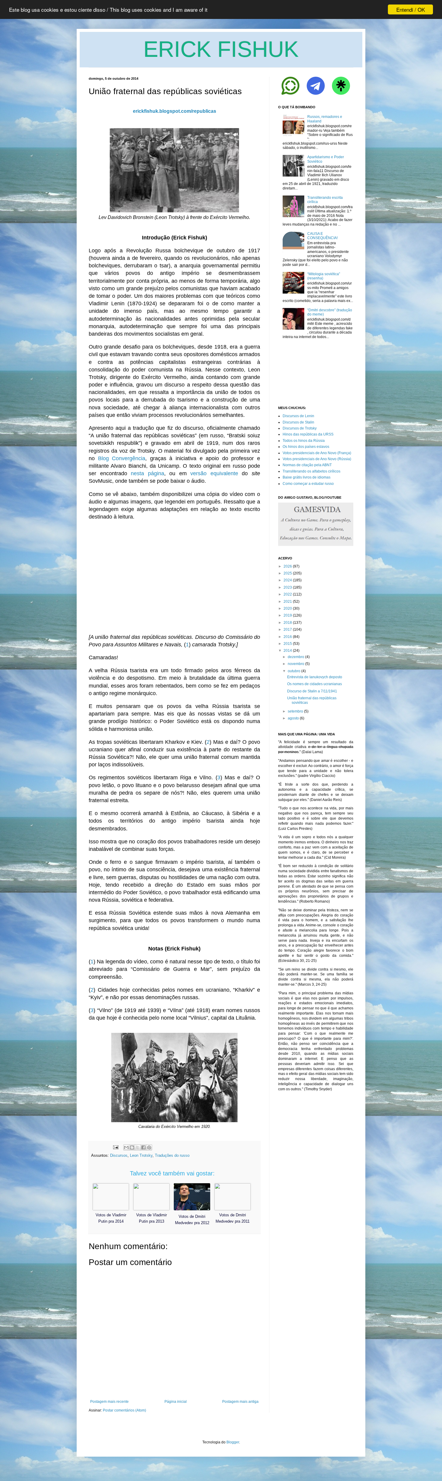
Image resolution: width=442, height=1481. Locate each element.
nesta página (147, 473)
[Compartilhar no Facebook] (143, 1147)
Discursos (118, 1155)
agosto (293, 718)
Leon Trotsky (141, 1155)
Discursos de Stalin (298, 422)
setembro (295, 711)
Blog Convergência (122, 458)
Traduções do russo (172, 1155)
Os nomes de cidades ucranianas (314, 684)
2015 (288, 644)
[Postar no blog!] (132, 1147)
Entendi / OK (410, 9)
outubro (294, 671)
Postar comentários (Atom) (124, 1410)
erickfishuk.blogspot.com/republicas (174, 111)
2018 (288, 622)
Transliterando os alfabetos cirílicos (311, 471)
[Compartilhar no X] (138, 1147)
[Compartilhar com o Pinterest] (149, 1147)
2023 (288, 587)
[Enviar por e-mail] (126, 1147)
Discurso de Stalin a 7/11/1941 (312, 691)
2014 (288, 650)
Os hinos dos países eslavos (306, 447)
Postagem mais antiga (240, 1401)
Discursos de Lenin (298, 416)
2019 (288, 615)
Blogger (232, 1442)
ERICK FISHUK (221, 49)
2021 (288, 601)
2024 (288, 580)
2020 (288, 608)
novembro (296, 664)
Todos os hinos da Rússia (304, 441)
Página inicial (175, 1401)
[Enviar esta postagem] (115, 1147)
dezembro (296, 657)
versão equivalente (214, 473)
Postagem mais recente (109, 1401)
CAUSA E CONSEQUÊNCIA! (322, 236)
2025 (288, 573)
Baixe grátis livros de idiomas (306, 477)
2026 (288, 566)
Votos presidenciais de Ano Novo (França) (317, 453)
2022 (288, 594)
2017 (288, 629)
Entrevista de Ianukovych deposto (314, 677)
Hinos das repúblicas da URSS (308, 434)
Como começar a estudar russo (308, 484)
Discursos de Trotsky (300, 428)
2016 (288, 637)
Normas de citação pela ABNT (307, 465)
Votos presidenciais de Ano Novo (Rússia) (317, 459)
